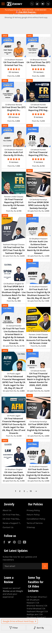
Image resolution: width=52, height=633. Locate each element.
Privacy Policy (33, 510)
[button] (13, 69)
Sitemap (31, 527)
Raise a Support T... (12, 523)
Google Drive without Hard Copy (18, 621)
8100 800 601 (40, 10)
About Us (7, 510)
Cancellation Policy (36, 519)
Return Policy (33, 514)
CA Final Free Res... (11, 514)
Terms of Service (35, 523)
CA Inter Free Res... (11, 519)
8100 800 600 (27, 10)
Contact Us (8, 527)
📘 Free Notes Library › (26, 12)
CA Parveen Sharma (36, 597)
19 (31, 491)
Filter (15, 627)
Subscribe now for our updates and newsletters (20, 558)
